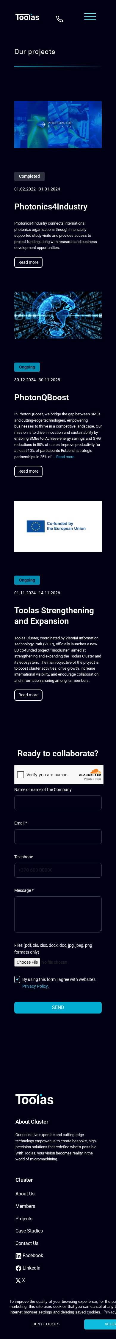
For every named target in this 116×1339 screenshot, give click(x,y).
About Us (25, 1194)
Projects (23, 1219)
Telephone (23, 857)
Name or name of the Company (43, 789)
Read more (28, 262)
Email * (20, 823)
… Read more (63, 457)
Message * (24, 890)
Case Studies (29, 1231)
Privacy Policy (35, 986)
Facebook (32, 1255)
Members (25, 1206)
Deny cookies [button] (45, 1324)
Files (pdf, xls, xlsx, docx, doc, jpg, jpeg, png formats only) (53, 949)
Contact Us (26, 1243)
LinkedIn (30, 1268)
